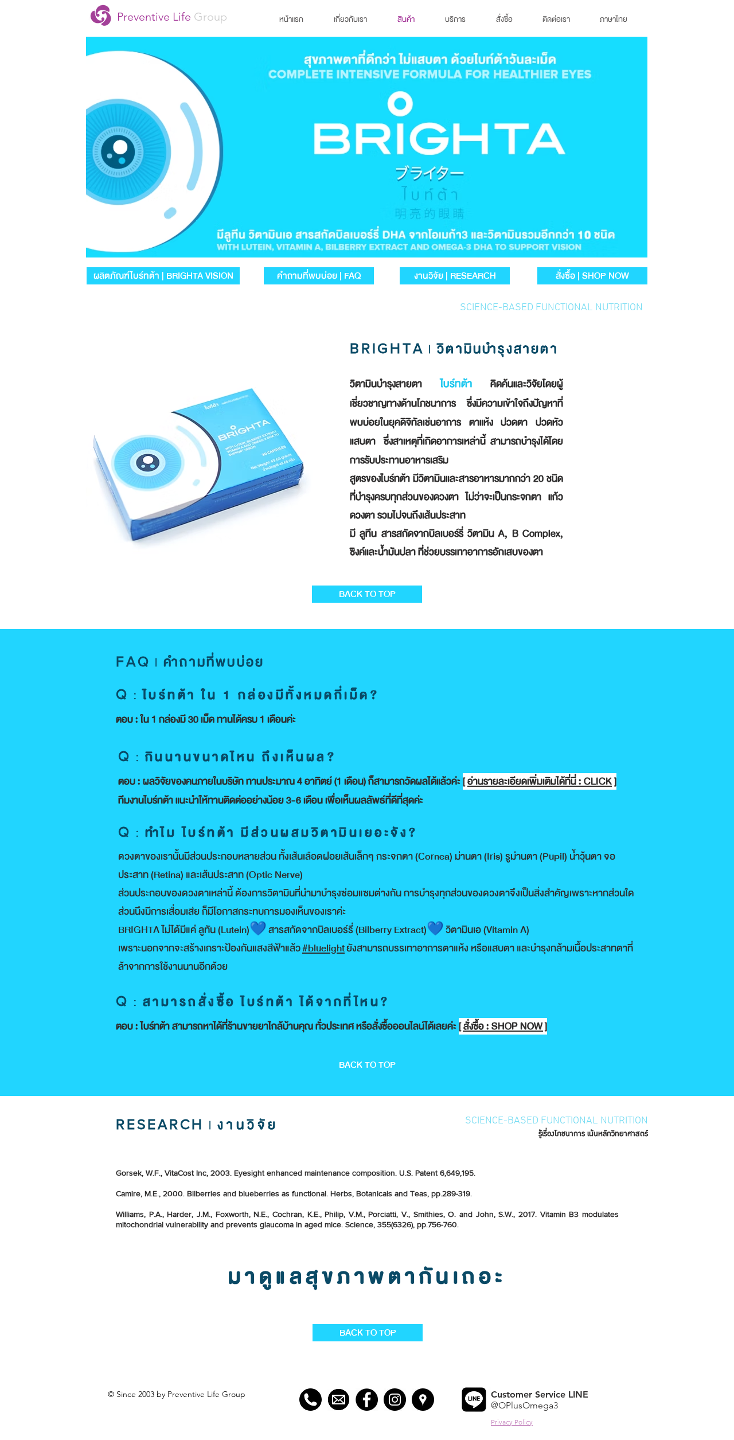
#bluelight (323, 948)
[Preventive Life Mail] (338, 1399)
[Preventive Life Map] (423, 1399)
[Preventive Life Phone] (310, 1399)
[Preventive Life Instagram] (395, 1399)
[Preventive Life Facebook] (367, 1399)
